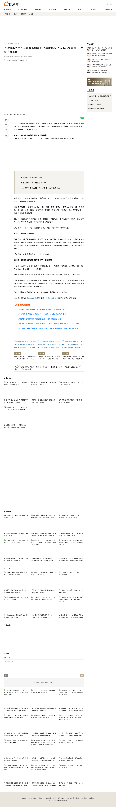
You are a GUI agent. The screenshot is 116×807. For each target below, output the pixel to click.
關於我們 (84, 798)
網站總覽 (92, 798)
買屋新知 (108, 9)
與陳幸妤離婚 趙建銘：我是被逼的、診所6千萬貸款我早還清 (42, 309)
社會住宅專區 (93, 100)
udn (5, 43)
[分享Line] (6, 125)
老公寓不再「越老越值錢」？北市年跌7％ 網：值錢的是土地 (42, 314)
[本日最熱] (111, 44)
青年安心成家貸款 (95, 104)
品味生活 (52, 9)
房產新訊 (7, 9)
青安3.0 (7, 14)
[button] (111, 4)
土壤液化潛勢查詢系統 (96, 108)
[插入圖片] (77, 675)
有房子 (80, 9)
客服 (34, 798)
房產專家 (67, 9)
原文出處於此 (51, 298)
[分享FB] (6, 119)
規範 (6, 675)
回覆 (82, 675)
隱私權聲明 (61, 798)
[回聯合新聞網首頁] (6, 3)
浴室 (32, 14)
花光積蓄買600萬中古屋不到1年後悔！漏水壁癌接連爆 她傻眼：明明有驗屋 (48, 328)
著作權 (55, 798)
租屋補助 (24, 14)
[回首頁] (11, 3)
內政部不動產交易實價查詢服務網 (100, 96)
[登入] (107, 4)
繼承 (15, 14)
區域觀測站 (22, 9)
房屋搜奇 (38, 9)
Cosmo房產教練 (33, 298)
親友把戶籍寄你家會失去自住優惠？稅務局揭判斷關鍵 (39, 319)
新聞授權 (41, 798)
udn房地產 (10, 43)
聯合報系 (69, 798)
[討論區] (6, 130)
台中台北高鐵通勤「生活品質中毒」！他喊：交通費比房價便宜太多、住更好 (48, 323)
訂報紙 (77, 798)
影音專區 (94, 9)
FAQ (30, 798)
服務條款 (48, 798)
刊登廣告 (24, 798)
